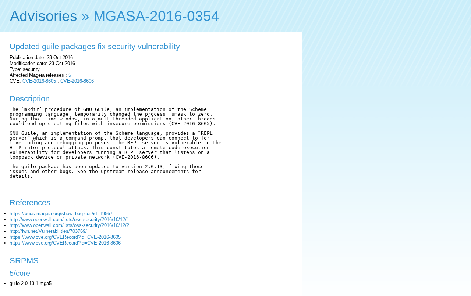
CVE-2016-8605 (39, 81)
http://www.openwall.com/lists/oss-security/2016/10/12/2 (69, 225)
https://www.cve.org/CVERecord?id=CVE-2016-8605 (65, 237)
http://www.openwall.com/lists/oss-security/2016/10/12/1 (69, 219)
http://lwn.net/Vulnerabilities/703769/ (48, 231)
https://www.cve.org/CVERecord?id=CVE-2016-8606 (65, 243)
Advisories (43, 16)
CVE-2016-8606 (77, 81)
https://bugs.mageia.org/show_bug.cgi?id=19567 (61, 213)
